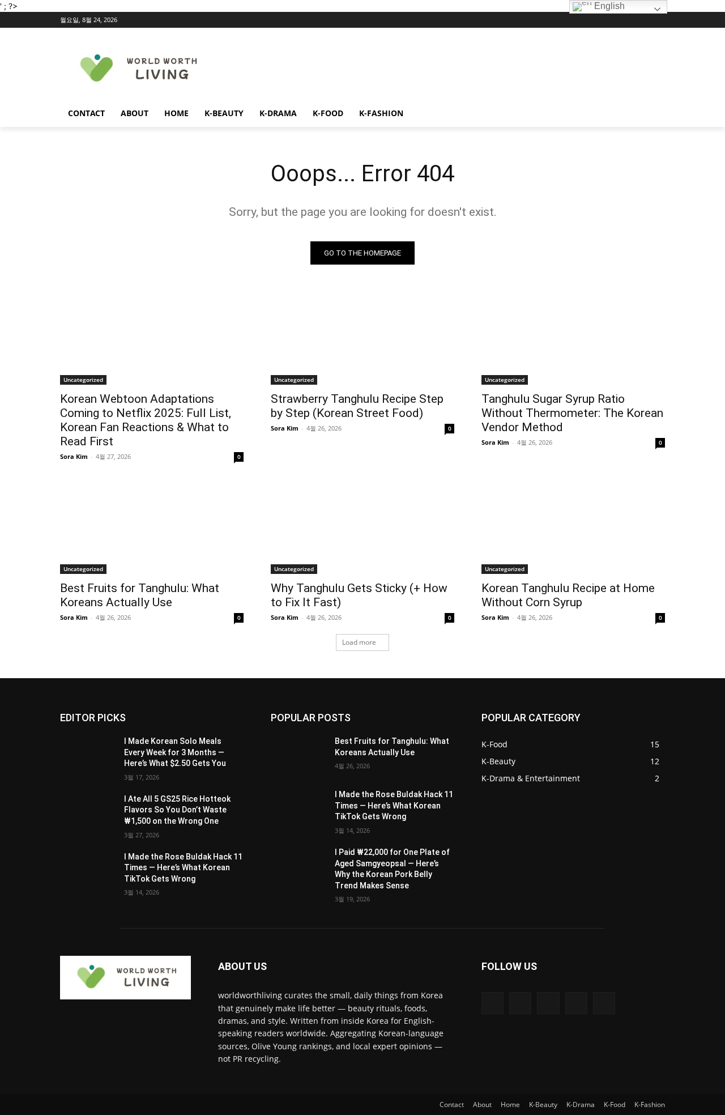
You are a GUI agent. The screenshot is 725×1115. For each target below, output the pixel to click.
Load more (359, 642)
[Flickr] (548, 1003)
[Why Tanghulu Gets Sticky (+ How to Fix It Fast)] (362, 528)
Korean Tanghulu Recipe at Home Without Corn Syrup (568, 595)
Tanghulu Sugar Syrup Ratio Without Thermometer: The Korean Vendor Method (572, 413)
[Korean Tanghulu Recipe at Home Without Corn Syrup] (573, 528)
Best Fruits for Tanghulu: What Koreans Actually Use (139, 595)
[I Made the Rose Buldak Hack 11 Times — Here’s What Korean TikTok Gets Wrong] (87, 871)
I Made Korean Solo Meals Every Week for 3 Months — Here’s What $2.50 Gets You (175, 752)
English (608, 6)
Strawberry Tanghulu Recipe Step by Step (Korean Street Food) (357, 406)
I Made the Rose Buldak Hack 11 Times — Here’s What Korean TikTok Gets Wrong (183, 867)
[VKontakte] (604, 1003)
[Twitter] (627, 20)
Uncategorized (83, 380)
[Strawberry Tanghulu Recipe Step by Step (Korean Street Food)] (362, 339)
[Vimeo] (642, 20)
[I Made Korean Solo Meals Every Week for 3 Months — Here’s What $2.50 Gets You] (87, 755)
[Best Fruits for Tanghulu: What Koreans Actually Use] (152, 528)
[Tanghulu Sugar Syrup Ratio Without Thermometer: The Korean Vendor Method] (573, 339)
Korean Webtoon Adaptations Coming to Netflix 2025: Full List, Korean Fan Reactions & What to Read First (145, 420)
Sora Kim (74, 456)
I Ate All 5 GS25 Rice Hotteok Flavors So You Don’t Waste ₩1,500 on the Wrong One (177, 809)
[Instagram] (611, 20)
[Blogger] (492, 1003)
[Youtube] (658, 20)
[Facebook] (595, 20)
